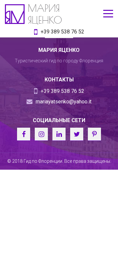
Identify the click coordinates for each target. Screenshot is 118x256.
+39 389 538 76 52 (62, 32)
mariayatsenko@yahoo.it (63, 101)
